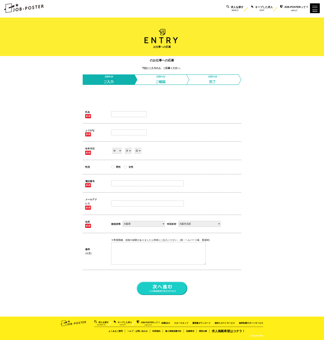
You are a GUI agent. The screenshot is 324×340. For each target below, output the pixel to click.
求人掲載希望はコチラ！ (228, 331)
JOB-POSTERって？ (296, 8)
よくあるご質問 (116, 331)
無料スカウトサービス (225, 323)
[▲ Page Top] (317, 333)
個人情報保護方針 (173, 331)
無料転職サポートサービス (251, 323)
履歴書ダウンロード (201, 323)
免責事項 (190, 331)
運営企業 (203, 331)
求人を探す (237, 9)
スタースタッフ (181, 323)
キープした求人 (264, 8)
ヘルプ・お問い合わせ (137, 331)
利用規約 (156, 331)
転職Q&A (165, 323)
